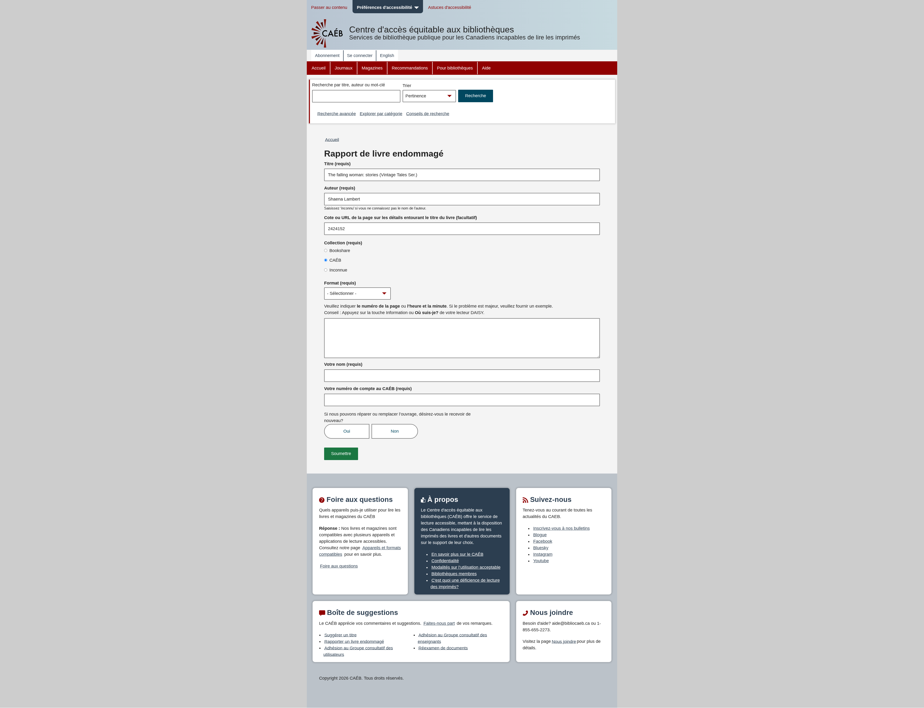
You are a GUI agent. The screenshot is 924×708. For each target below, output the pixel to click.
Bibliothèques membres (454, 573)
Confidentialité (445, 560)
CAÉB (335, 260)
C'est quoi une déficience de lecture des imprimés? (465, 583)
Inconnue (338, 270)
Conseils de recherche (427, 113)
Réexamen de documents (443, 647)
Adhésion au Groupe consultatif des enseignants (452, 638)
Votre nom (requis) (343, 364)
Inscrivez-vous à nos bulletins (561, 528)
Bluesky (540, 547)
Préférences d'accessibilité (384, 7)
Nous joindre (564, 641)
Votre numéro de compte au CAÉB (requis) (368, 388)
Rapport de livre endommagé (383, 153)
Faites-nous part (439, 623)
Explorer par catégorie (381, 113)
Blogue (540, 534)
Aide (486, 68)
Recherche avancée (336, 113)
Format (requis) (340, 283)
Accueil (319, 68)
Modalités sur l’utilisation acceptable (465, 567)
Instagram (542, 554)
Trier (407, 85)
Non (395, 431)
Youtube (541, 560)
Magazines (372, 68)
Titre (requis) (337, 163)
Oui (346, 431)
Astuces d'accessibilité (449, 7)
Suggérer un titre (340, 634)
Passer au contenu (329, 7)
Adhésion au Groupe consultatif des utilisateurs (358, 651)
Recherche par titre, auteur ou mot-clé (348, 84)
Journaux (344, 68)
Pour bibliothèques (455, 68)
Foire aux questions (339, 566)
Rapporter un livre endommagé (354, 641)
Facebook (542, 541)
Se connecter (359, 55)
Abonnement (327, 55)
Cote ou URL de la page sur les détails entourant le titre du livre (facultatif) (400, 217)
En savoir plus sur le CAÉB (457, 554)
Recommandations (410, 68)
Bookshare (339, 250)
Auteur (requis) (339, 188)
